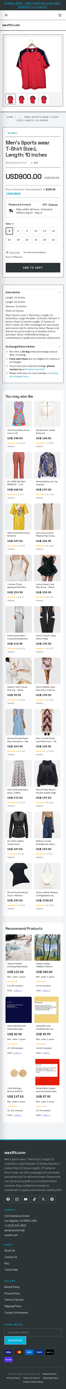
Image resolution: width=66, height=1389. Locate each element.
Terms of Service (14, 1299)
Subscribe (15, 1340)
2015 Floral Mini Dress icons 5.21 (18, 431)
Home (10, 117)
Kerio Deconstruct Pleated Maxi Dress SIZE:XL (45, 534)
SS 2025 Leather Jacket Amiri (15, 842)
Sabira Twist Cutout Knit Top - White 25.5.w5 (17, 688)
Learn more (13, 193)
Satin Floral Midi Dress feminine (18, 534)
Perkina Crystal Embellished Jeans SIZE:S (45, 843)
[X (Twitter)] (43, 1199)
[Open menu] (6, 15)
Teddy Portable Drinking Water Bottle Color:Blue (17, 965)
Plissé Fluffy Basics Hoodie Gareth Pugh (46, 791)
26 (53, 239)
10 (35, 230)
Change (53, 204)
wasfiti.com (11, 25)
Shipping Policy (12, 1306)
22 (35, 239)
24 (44, 239)
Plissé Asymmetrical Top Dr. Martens (17, 894)
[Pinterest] (52, 1199)
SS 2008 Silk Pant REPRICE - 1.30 (16, 483)
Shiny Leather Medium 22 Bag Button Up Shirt (47, 894)
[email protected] (34, 369)
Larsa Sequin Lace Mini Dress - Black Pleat (45, 586)
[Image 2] (21, 99)
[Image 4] (44, 99)
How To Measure (14, 256)
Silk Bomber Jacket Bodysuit (45, 431)
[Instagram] (17, 1199)
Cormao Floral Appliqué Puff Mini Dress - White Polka (17, 586)
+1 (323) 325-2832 (15, 1225)
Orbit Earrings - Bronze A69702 (15, 1089)
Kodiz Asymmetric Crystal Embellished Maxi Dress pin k (17, 637)
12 (44, 230)
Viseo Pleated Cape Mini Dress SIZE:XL (45, 688)
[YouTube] (25, 1199)
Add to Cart (33, 267)
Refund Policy (12, 1287)
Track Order (11, 1269)
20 (26, 239)
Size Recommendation (34, 252)
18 (18, 239)
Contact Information (16, 1312)
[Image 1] (10, 99)
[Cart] (60, 15)
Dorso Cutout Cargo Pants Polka (46, 637)
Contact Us (10, 1257)
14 (53, 230)
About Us (9, 1250)
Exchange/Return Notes (20, 346)
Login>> (18, 990)
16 (9, 239)
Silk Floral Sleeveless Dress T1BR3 (17, 791)
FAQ (6, 1263)
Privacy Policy (12, 1293)
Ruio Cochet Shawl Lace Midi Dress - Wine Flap (47, 740)
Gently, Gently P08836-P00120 (44, 965)
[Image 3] (33, 99)
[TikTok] (34, 1199)
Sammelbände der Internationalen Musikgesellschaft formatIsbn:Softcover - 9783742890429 (18, 1027)
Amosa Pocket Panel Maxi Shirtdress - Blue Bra (18, 740)
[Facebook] (8, 1199)
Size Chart (15, 252)
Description (13, 292)
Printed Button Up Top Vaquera (47, 483)
